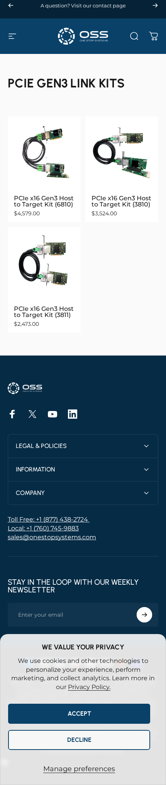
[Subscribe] (144, 614)
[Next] (155, 5)
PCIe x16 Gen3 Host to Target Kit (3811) (44, 312)
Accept (79, 713)
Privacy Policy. (89, 687)
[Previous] (10, 5)
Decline (79, 739)
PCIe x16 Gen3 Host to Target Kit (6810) (44, 201)
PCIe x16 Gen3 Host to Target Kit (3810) (121, 201)
